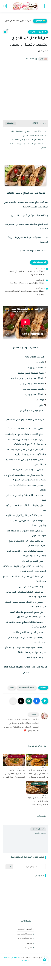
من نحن (29, 943)
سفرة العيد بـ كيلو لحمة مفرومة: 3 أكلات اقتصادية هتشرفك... (38, 801)
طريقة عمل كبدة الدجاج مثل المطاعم (27, 140)
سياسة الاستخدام (25, 938)
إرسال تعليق (38, 829)
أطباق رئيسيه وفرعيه (38, 32)
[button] (36, 701)
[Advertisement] (25, 90)
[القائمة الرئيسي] (46, 6)
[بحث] (5, 6)
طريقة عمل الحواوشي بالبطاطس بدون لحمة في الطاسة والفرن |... (38, 774)
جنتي (41, 59)
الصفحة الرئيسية (25, 929)
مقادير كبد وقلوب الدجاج (33, 136)
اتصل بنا (28, 948)
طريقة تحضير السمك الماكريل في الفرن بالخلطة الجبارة (26, 273)
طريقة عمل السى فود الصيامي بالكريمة (27, 283)
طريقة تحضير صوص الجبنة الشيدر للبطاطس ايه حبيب (24, 293)
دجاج (12, 687)
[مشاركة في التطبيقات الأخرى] (13, 701)
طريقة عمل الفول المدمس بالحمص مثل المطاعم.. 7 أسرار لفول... (14, 774)
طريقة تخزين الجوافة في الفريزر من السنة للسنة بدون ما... (17, 21)
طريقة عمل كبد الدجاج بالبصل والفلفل (27, 132)
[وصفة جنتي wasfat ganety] (25, 6)
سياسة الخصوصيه (24, 934)
